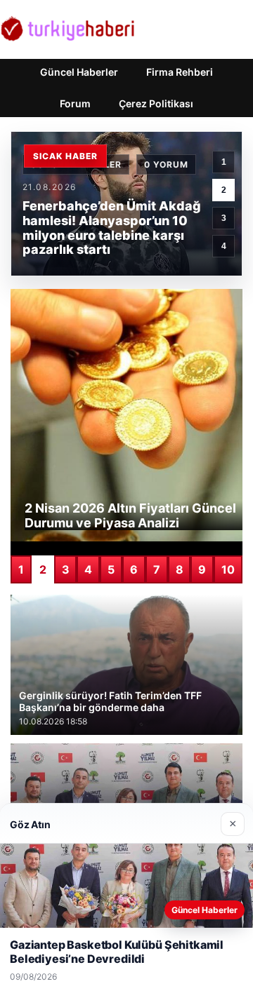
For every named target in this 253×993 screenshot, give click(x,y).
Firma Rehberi (179, 72)
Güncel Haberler (79, 72)
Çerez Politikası (156, 103)
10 (228, 569)
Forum (75, 103)
